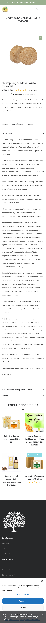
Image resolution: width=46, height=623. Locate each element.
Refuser (23, 607)
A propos (5, 543)
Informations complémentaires (17, 389)
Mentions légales (8, 554)
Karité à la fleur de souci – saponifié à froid (11, 439)
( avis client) (32, 90)
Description (7, 133)
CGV (3, 548)
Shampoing (28, 124)
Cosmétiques (17, 124)
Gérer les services (22, 594)
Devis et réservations (10, 570)
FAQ (3, 565)
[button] (42, 581)
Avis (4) (5, 395)
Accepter (23, 601)
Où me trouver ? (8, 575)
